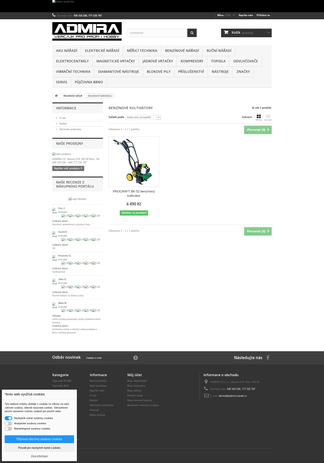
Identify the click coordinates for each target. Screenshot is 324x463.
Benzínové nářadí (182, 50)
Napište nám (246, 15)
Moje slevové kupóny (139, 400)
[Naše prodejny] (77, 154)
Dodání (62, 123)
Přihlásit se (263, 15)
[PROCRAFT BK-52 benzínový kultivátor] (133, 161)
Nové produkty (98, 380)
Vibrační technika (73, 71)
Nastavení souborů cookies (143, 405)
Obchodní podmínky (69, 129)
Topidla (218, 61)
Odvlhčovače (245, 61)
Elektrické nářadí (102, 50)
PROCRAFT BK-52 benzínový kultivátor (134, 194)
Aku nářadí (66, 50)
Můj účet (134, 375)
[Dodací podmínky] (162, 6)
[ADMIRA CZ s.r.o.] (87, 31)
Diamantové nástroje (118, 71)
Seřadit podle (116, 117)
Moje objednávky (137, 380)
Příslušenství (191, 71)
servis (61, 82)
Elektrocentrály (72, 61)
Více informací (39, 455)
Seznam (268, 120)
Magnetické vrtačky (115, 61)
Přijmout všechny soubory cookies (39, 439)
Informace (66, 108)
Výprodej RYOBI (61, 380)
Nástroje (220, 71)
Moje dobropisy (136, 385)
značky (243, 71)
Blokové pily (158, 71)
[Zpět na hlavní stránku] (56, 96)
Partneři (94, 410)
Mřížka (259, 120)
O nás (62, 118)
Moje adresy (134, 390)
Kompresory (192, 61)
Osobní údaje (135, 395)
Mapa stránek (97, 415)
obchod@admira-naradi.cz (233, 395)
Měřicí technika (142, 50)
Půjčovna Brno (89, 82)
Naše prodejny (69, 143)
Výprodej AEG (60, 385)
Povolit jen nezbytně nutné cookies (39, 447)
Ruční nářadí (219, 50)
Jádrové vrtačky (157, 61)
